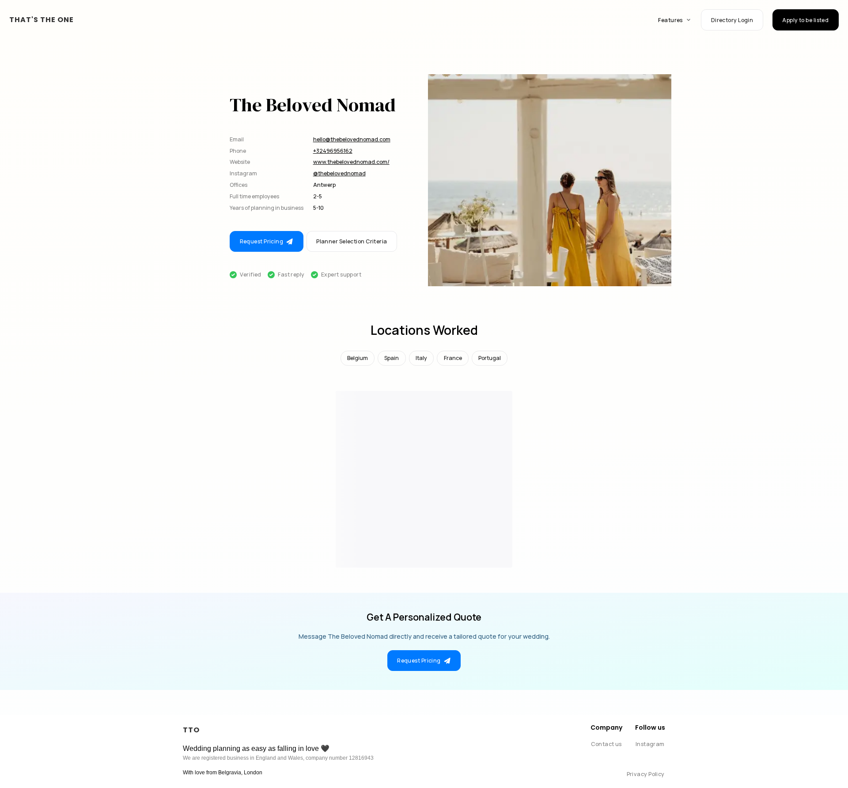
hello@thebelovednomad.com (351, 139)
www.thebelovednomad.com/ (351, 162)
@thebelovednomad (339, 173)
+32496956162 (332, 151)
